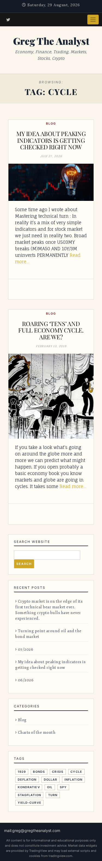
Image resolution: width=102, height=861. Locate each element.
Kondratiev (29, 787)
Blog (51, 123)
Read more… (73, 486)
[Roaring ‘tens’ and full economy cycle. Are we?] (51, 396)
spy (63, 787)
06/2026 (25, 680)
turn (52, 795)
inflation (73, 779)
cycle (76, 772)
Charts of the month (36, 732)
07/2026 (25, 649)
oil (49, 787)
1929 (22, 772)
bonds (39, 772)
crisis (57, 772)
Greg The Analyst (51, 40)
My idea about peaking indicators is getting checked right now (50, 140)
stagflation (29, 795)
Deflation (27, 779)
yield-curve (29, 803)
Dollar (50, 779)
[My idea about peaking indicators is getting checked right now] (51, 182)
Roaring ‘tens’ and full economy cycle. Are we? (51, 330)
